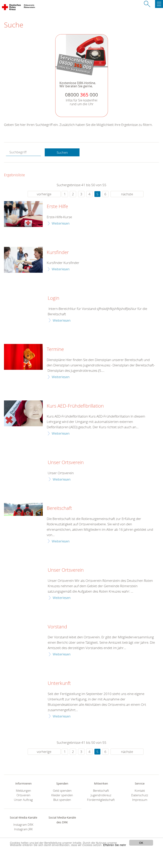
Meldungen (23, 791)
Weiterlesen (61, 223)
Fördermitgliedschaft (101, 800)
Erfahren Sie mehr (114, 845)
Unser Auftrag (23, 800)
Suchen (62, 152)
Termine (55, 349)
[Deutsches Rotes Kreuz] (11, 8)
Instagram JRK (23, 829)
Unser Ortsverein (66, 462)
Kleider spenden (62, 795)
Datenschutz (139, 795)
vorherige (44, 194)
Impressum (139, 800)
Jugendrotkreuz (101, 795)
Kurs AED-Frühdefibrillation (75, 406)
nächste (127, 194)
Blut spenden (62, 800)
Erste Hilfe (57, 206)
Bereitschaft (59, 508)
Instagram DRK (23, 825)
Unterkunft (59, 683)
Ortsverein (23, 795)
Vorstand (57, 627)
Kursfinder (58, 252)
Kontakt (140, 791)
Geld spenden (62, 791)
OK (141, 843)
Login (53, 298)
